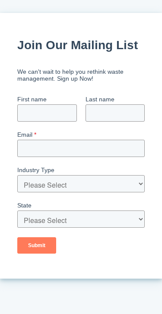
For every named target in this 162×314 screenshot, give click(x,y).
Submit (36, 245)
